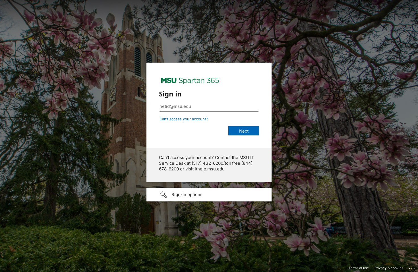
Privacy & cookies (388, 268)
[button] (209, 194)
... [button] (412, 267)
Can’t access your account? (184, 119)
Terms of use (359, 268)
